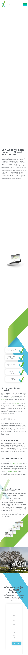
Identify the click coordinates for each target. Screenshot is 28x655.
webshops (3, 399)
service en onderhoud (11, 471)
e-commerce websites (15, 463)
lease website (4, 469)
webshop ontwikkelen (12, 465)
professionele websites (15, 398)
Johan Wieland (24, 572)
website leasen (17, 403)
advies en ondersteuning (7, 453)
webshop (19, 410)
